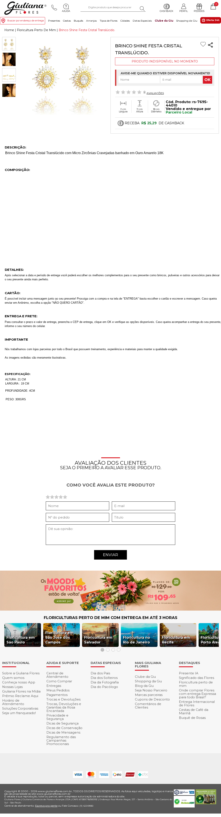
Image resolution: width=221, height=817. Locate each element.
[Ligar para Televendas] (54, 7)
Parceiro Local (179, 112)
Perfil (183, 11)
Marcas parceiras (149, 695)
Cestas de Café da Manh (193, 711)
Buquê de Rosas (192, 718)
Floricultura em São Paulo (20, 639)
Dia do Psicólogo (104, 687)
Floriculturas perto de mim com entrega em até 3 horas (110, 617)
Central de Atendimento (57, 675)
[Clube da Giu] (110, 609)
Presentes (54, 20)
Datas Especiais (142, 20)
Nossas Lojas (12, 687)
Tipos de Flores (108, 20)
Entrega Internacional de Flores (197, 703)
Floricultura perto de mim (196, 684)
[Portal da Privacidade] (184, 794)
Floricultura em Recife (176, 639)
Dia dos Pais (100, 673)
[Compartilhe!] (210, 45)
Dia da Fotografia (105, 682)
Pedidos (199, 11)
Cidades (125, 20)
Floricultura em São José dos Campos (59, 637)
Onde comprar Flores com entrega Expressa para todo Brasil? (197, 693)
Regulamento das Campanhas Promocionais (61, 740)
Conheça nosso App (18, 682)
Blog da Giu (144, 686)
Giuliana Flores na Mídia (21, 691)
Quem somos (13, 678)
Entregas (53, 686)
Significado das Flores (196, 678)
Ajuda (66, 11)
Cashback (166, 11)
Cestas (67, 20)
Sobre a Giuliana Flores (20, 673)
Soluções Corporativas (20, 708)
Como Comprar (59, 681)
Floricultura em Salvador (98, 639)
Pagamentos (57, 695)
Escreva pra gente (46, 805)
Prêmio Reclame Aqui (20, 696)
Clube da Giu (164, 20)
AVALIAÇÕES (155, 92)
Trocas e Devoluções (63, 699)
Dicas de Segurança (62, 723)
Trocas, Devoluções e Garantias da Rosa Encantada (63, 707)
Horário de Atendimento (13, 702)
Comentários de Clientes (148, 705)
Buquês (78, 20)
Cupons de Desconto (152, 699)
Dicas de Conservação (64, 728)
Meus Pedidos (57, 690)
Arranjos (91, 20)
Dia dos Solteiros (104, 678)
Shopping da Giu (186, 20)
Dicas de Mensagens (63, 732)
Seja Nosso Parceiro (151, 690)
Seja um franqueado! (19, 713)
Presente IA (188, 673)
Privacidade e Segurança (57, 717)
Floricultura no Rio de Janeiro (136, 639)
